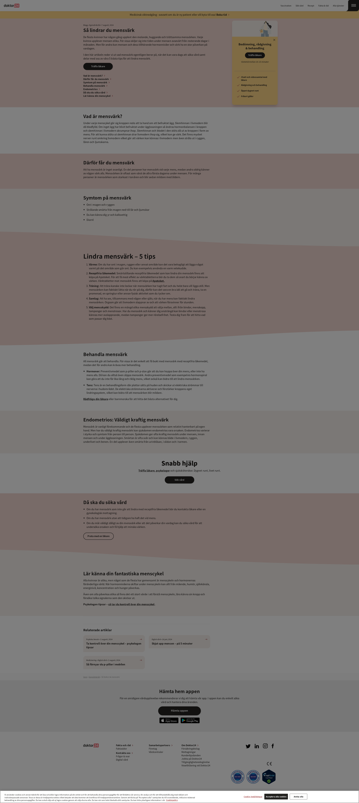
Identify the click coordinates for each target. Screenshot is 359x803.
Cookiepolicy (172, 800)
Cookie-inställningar (253, 796)
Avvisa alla (298, 796)
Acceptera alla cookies (276, 796)
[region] (179, 797)
